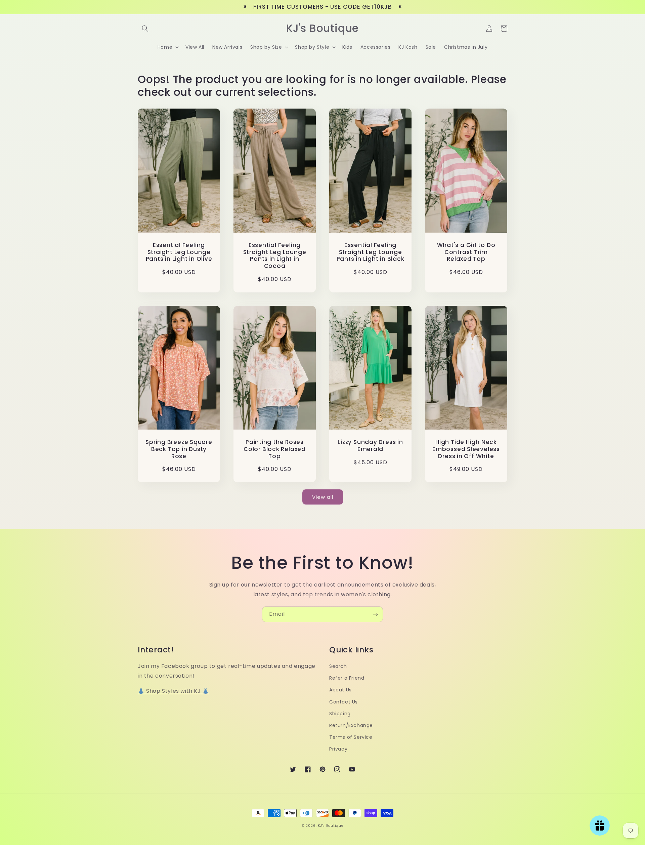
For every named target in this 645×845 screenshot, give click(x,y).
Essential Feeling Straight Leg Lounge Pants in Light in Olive (179, 252)
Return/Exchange (351, 725)
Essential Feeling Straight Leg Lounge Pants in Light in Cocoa (274, 256)
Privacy (338, 749)
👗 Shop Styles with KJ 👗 (173, 691)
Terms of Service (351, 737)
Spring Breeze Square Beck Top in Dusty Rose (178, 449)
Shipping (340, 713)
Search (338, 666)
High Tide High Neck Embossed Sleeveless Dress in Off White (466, 449)
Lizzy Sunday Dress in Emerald (370, 446)
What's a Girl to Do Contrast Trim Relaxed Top (466, 252)
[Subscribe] (375, 614)
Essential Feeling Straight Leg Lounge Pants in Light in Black (370, 252)
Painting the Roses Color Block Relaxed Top (275, 449)
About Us (340, 689)
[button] (145, 28)
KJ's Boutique (330, 825)
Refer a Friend (346, 678)
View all (322, 496)
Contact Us (343, 701)
